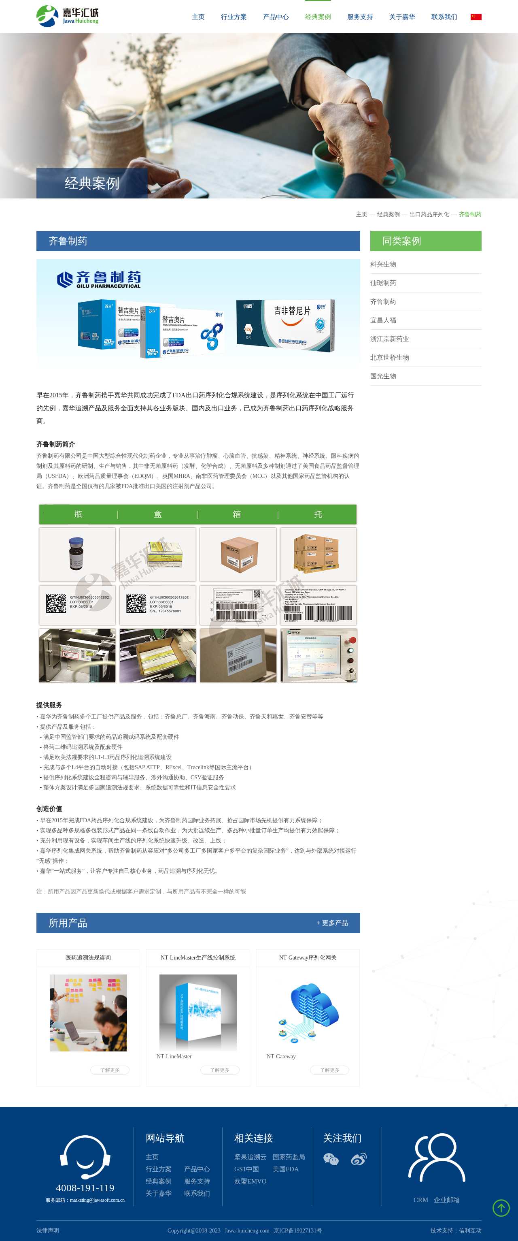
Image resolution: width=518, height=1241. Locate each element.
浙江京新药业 (389, 338)
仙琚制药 (383, 282)
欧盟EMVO (250, 1181)
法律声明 (47, 1231)
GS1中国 (246, 1169)
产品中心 (197, 1169)
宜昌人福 (383, 320)
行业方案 (159, 1169)
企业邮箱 (447, 1199)
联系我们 (197, 1193)
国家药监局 (289, 1157)
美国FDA (286, 1169)
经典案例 (388, 214)
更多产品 (332, 922)
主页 (198, 16)
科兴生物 (383, 264)
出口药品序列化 (429, 214)
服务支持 (197, 1181)
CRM (422, 1199)
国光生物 (383, 376)
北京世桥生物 (389, 357)
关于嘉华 (159, 1193)
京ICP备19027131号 (298, 1231)
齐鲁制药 (470, 214)
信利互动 (470, 1231)
